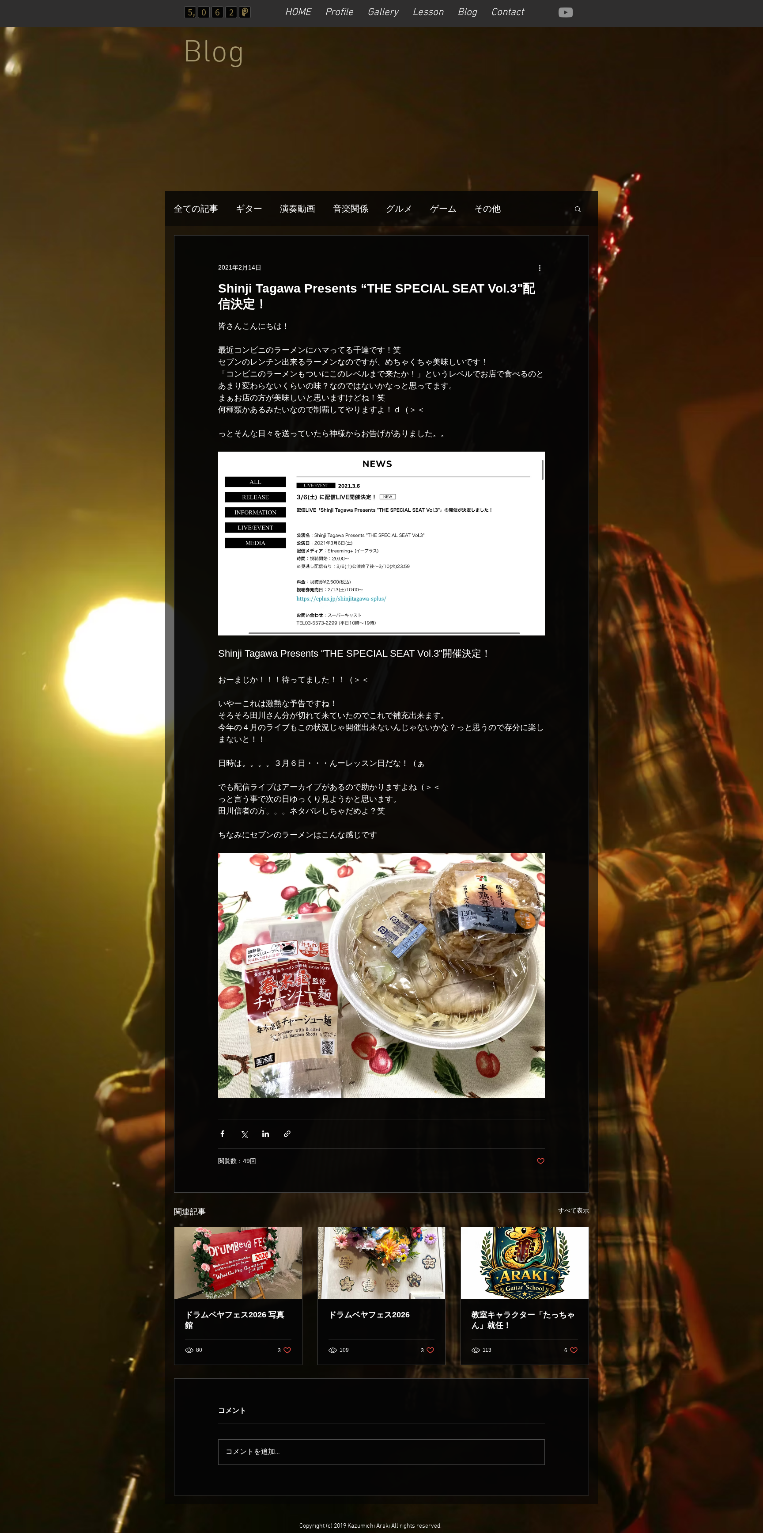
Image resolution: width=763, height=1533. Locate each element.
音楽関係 (350, 208)
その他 (487, 208)
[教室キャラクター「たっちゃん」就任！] (525, 1263)
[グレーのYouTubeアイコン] (565, 12)
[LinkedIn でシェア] (265, 1134)
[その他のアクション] (539, 267)
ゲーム (443, 208)
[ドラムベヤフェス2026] (382, 1263)
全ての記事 (196, 208)
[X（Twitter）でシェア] (244, 1134)
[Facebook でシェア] (222, 1134)
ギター (249, 208)
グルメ (399, 208)
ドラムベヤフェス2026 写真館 (234, 1320)
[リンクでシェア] (287, 1134)
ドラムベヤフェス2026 (369, 1314)
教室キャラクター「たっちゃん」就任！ (523, 1320)
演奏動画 (297, 208)
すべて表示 (573, 1210)
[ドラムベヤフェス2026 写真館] (238, 1263)
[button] (578, 208)
